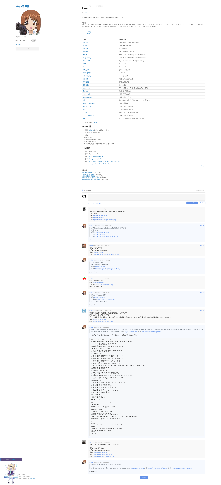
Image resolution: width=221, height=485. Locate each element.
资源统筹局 (86, 45)
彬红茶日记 (86, 85)
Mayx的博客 (22, 6)
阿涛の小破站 (87, 76)
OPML (95, 122)
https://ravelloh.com (100, 452)
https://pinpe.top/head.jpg (104, 285)
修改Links (91, 130)
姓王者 (85, 112)
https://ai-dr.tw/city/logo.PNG (103, 321)
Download (27, 48)
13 (83, 190)
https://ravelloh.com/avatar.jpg (104, 456)
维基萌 (85, 55)
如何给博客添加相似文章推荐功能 (91, 179)
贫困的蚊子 (86, 49)
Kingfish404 (86, 61)
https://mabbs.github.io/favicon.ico (99, 164)
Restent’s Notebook (89, 103)
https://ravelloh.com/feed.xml (103, 454)
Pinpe (91, 278)
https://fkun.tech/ (98, 217)
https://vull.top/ (99, 252)
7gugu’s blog (87, 58)
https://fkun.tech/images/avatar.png (104, 220)
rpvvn (91, 245)
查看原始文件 (202, 166)
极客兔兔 (85, 52)
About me (18, 44)
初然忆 (85, 109)
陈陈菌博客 (86, 82)
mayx (85, 12)
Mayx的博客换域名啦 (87, 172)
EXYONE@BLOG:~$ (88, 115)
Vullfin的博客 (87, 73)
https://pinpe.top (98, 282)
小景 (84, 118)
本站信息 (87, 33)
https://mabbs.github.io (95, 156)
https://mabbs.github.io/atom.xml (98, 159)
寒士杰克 (85, 91)
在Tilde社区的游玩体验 (88, 174)
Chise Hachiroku (88, 97)
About (34, 478)
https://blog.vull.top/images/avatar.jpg (106, 254)
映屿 (84, 100)
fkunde (91, 209)
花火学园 (85, 42)
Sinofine (85, 67)
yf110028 (92, 310)
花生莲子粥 (86, 70)
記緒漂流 (85, 79)
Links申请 (88, 32)
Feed (31, 478)
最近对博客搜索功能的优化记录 (90, 178)
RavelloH (91, 442)
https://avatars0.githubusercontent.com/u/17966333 (103, 161)
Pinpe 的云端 (86, 94)
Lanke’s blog (86, 88)
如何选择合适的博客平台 (88, 176)
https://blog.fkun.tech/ (100, 215)
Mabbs (91, 225)
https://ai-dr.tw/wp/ (99, 319)
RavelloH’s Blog (87, 106)
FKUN (84, 64)
